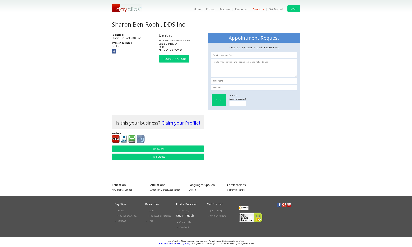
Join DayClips (217, 210)
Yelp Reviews (157, 148)
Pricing (210, 9)
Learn (151, 210)
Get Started (276, 9)
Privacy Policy (184, 243)
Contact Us (185, 222)
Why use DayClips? (127, 215)
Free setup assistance (159, 215)
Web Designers (218, 215)
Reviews (121, 220)
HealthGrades (158, 156)
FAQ (150, 220)
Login (294, 8)
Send (218, 100)
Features (225, 9)
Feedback (184, 227)
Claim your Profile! (180, 123)
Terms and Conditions (167, 243)
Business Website (174, 59)
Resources (241, 9)
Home (197, 9)
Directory (258, 9)
